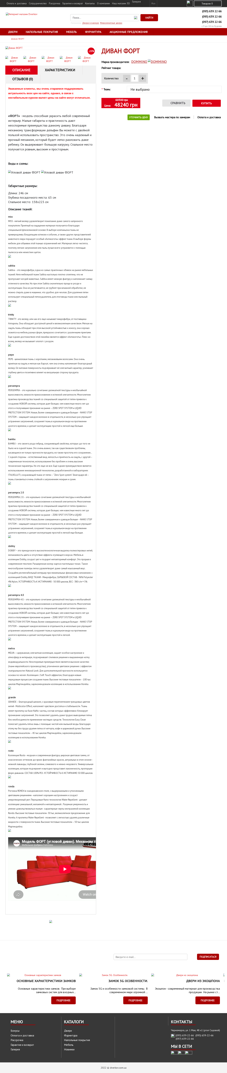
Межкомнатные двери (111, 23)
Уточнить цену (138, 117)
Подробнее (63, 1000)
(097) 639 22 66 (212, 22)
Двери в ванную (90, 23)
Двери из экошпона (203, 981)
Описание (21, 70)
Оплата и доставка (209, 117)
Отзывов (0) (22, 79)
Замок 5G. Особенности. (128, 981)
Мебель (68, 1044)
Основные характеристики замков (46, 981)
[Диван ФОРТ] (50, 48)
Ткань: (107, 89)
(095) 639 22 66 (212, 16)
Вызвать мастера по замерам (172, 117)
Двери (68, 1030)
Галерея (15, 1049)
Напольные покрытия (77, 1040)
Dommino (139, 62)
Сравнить (178, 103)
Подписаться (208, 956)
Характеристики (60, 70)
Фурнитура (70, 1035)
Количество (111, 78)
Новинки (69, 1049)
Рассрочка (17, 1040)
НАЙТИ (149, 17)
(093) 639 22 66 (212, 11)
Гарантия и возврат (22, 1044)
